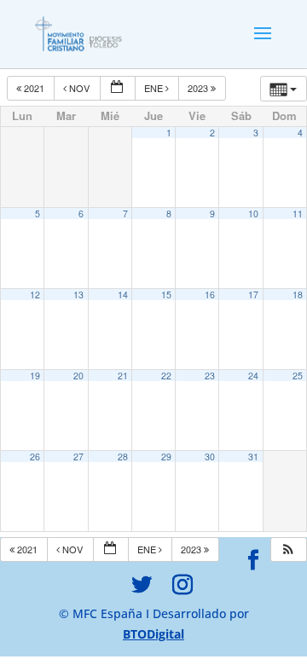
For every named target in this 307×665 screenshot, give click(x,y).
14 (123, 294)
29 (166, 456)
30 (210, 456)
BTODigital (153, 634)
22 (166, 375)
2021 (34, 88)
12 (35, 294)
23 (210, 375)
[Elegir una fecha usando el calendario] (118, 88)
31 (253, 456)
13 (78, 294)
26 (35, 456)
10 (253, 213)
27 (78, 456)
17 (253, 294)
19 (35, 375)
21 (123, 375)
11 (298, 213)
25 (298, 375)
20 (78, 375)
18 (298, 294)
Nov (79, 88)
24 (253, 375)
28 (123, 456)
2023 (199, 88)
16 (210, 294)
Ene (154, 88)
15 (166, 294)
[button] (288, 549)
